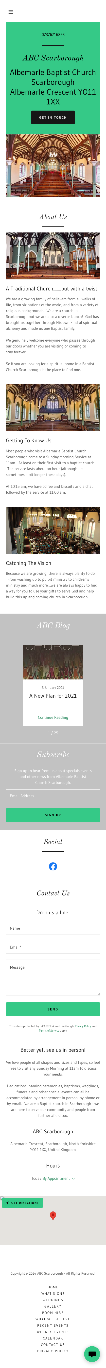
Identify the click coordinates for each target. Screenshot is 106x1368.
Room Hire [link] (53, 1312)
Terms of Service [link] (49, 1030)
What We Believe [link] (53, 1319)
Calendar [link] (53, 1338)
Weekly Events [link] (53, 1332)
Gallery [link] (52, 1306)
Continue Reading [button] (53, 717)
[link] (53, 59)
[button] (11, 12)
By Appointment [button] (56, 1178)
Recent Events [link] (53, 1325)
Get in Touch (53, 117)
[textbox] (53, 795)
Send (53, 1009)
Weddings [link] (53, 1300)
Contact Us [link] (53, 1344)
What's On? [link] (53, 1293)
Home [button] (53, 1287)
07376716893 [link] (53, 34)
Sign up (53, 815)
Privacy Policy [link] (83, 1026)
